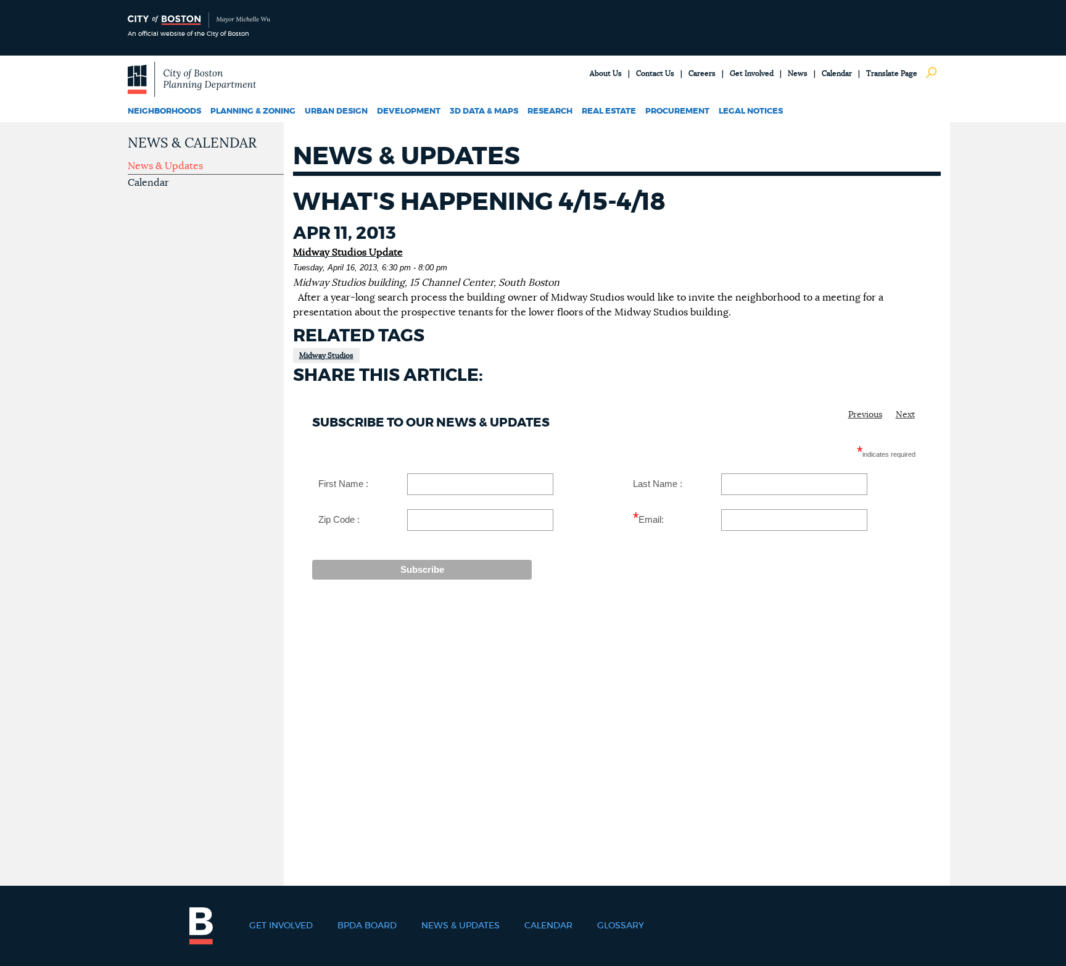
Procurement (677, 111)
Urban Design (336, 111)
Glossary (620, 926)
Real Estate (609, 111)
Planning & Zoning (252, 111)
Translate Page (891, 73)
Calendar (837, 73)
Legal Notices (751, 111)
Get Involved (752, 73)
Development (408, 111)
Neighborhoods (164, 111)
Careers (702, 73)
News (798, 73)
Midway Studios (326, 355)
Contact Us (655, 73)
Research (549, 111)
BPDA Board (367, 926)
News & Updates (165, 166)
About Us (606, 73)
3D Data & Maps (484, 111)
